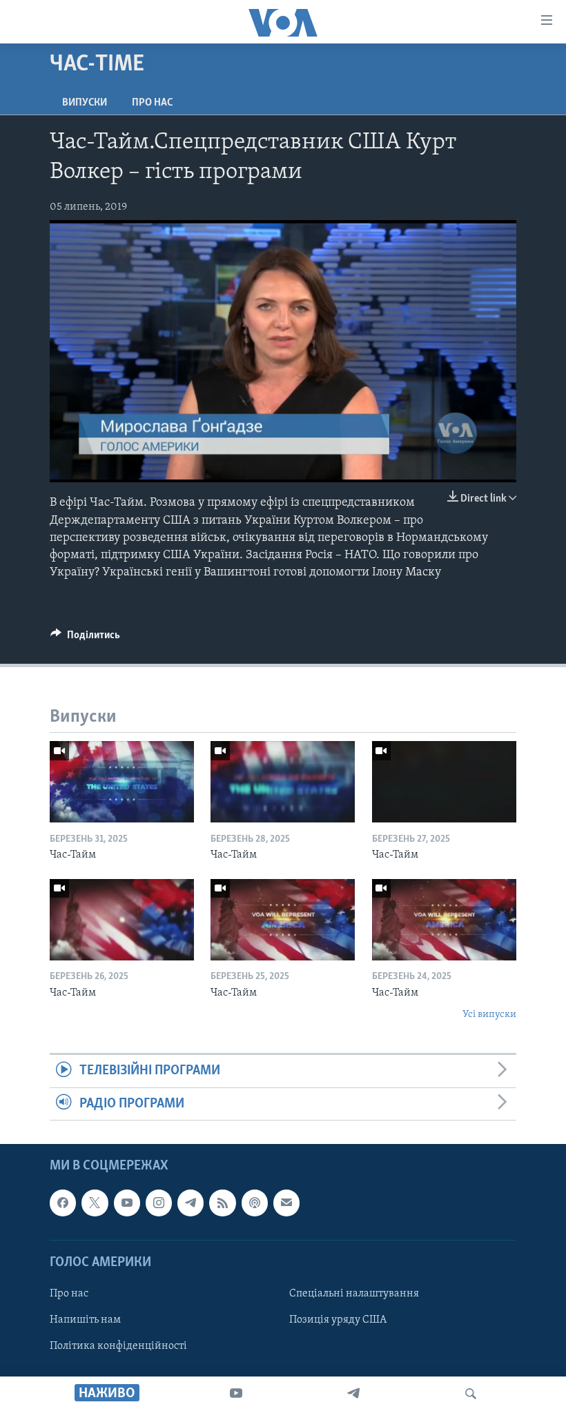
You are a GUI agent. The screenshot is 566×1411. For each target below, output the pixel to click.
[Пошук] (470, 1394)
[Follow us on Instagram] (159, 1203)
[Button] (85, 638)
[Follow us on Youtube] (127, 1203)
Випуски (84, 102)
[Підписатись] (286, 1203)
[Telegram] (353, 1394)
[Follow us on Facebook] (63, 1203)
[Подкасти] (255, 1203)
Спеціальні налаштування (354, 1293)
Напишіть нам (85, 1319)
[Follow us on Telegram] (190, 1203)
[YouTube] (236, 1394)
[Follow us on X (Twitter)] (94, 1203)
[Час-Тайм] (122, 781)
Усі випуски (489, 1014)
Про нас (152, 102)
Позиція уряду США (338, 1319)
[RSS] (222, 1203)
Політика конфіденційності (118, 1346)
